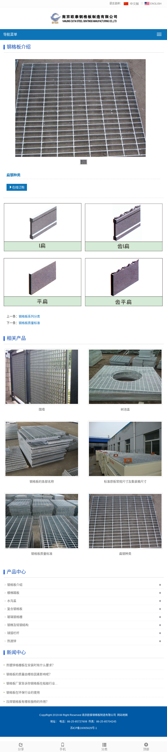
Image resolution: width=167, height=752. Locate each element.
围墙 (42, 409)
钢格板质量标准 (29, 323)
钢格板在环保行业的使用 (23, 692)
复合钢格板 (14, 609)
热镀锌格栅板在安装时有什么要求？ (30, 665)
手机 (63, 749)
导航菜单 (10, 34)
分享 (21, 749)
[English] (153, 3)
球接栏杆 (13, 633)
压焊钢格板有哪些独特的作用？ (27, 701)
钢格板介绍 (14, 584)
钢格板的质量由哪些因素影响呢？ (29, 674)
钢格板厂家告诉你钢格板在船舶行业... (32, 683)
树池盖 (125, 409)
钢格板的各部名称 (42, 481)
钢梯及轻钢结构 (17, 625)
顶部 (146, 749)
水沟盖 (11, 601)
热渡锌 (11, 641)
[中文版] (131, 3)
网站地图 (122, 715)
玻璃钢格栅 (14, 617)
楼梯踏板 (13, 592)
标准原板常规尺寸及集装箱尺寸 (125, 481)
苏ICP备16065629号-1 (83, 728)
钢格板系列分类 (29, 316)
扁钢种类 (125, 553)
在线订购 (18, 187)
